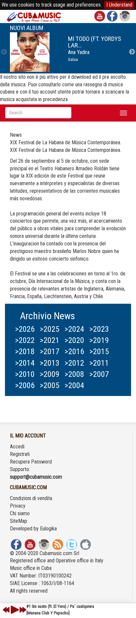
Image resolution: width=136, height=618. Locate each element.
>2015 (99, 351)
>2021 (49, 340)
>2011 (99, 363)
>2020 (74, 340)
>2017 (49, 351)
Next (132, 52)
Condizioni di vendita (31, 498)
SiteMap (18, 521)
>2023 (99, 329)
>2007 (99, 374)
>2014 (25, 363)
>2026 (25, 329)
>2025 (49, 329)
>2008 (74, 374)
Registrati (20, 454)
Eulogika (48, 528)
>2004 (74, 385)
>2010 (25, 374)
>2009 (49, 374)
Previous (4, 52)
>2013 (49, 363)
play (13, 609)
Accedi (17, 446)
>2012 (74, 363)
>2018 (25, 351)
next (22, 609)
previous (6, 609)
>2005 (49, 385)
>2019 (99, 340)
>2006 (25, 385)
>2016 (74, 351)
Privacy (17, 506)
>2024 (74, 329)
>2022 (25, 340)
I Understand (119, 5)
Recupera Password (31, 462)
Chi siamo (20, 513)
